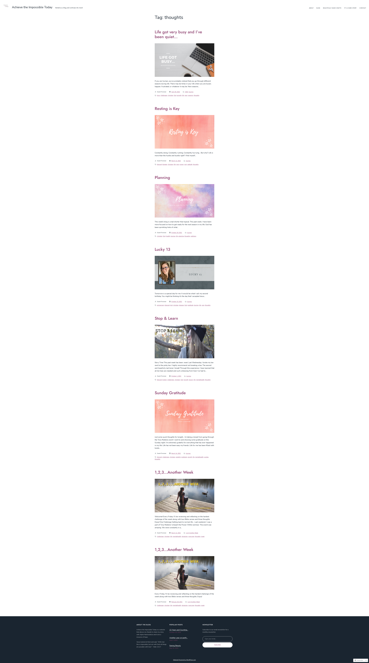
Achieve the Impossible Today (32, 7)
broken (164, 380)
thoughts (196, 95)
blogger (164, 164)
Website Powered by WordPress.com (184, 660)
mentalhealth (200, 380)
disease (181, 305)
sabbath (189, 164)
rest (185, 164)
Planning (162, 177)
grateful (178, 457)
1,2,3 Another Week (192, 533)
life (183, 95)
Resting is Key (167, 108)
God (175, 95)
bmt (171, 305)
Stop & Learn (166, 318)
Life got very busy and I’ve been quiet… (178, 34)
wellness (193, 236)
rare (203, 305)
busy (158, 95)
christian (170, 95)
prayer (182, 164)
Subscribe (217, 645)
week (202, 536)
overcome (191, 536)
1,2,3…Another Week (174, 472)
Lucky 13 (162, 249)
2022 (186, 92)
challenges (164, 95)
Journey (191, 92)
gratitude (190, 305)
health (168, 236)
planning (181, 236)
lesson (191, 380)
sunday (206, 457)
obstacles (185, 536)
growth (179, 95)
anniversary (160, 305)
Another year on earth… (178, 638)
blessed (159, 164)
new (186, 95)
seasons (190, 95)
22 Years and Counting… (178, 630)
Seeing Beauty (175, 645)
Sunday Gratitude (170, 392)
